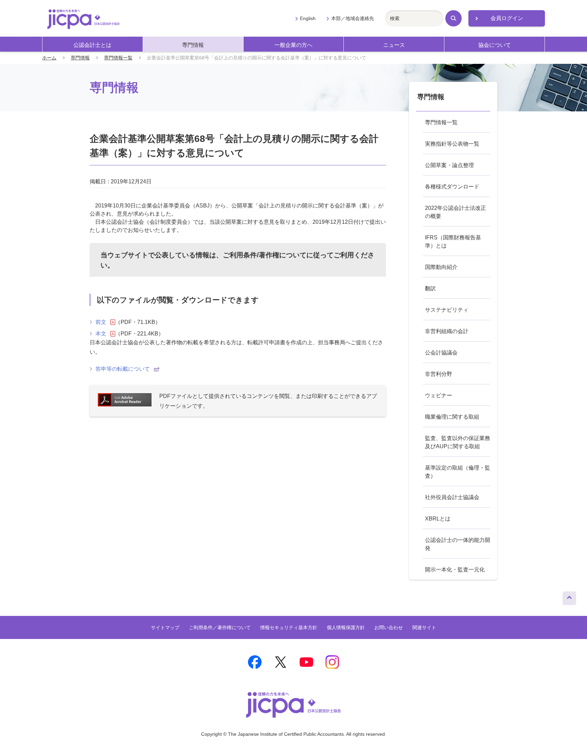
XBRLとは (437, 519)
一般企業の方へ (293, 45)
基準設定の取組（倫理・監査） (457, 472)
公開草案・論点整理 (449, 165)
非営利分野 (438, 374)
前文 (100, 322)
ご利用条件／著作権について (220, 627)
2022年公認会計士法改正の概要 (455, 212)
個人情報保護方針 (346, 627)
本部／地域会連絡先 (352, 18)
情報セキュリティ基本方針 (288, 627)
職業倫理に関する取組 (452, 417)
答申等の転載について (122, 369)
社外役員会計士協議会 (452, 497)
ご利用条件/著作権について (264, 255)
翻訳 (430, 288)
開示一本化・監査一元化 (455, 569)
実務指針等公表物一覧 (452, 144)
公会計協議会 (441, 352)
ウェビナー (438, 395)
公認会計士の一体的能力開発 (457, 544)
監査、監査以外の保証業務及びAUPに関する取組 (457, 442)
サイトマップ (165, 627)
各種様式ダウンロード (452, 186)
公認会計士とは (92, 45)
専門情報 (193, 45)
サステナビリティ (446, 310)
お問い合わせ (388, 627)
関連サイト (424, 627)
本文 (100, 333)
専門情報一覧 (118, 57)
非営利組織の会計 (446, 331)
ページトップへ (569, 596)
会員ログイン (507, 18)
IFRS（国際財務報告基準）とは (453, 242)
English (308, 18)
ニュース (394, 45)
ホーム (49, 57)
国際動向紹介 (441, 267)
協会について (494, 45)
